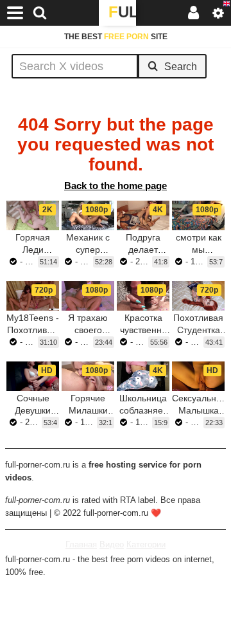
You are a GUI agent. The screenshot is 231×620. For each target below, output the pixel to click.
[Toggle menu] (15, 13)
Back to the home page (115, 185)
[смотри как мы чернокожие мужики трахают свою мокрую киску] (198, 215)
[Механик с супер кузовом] (88, 215)
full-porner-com (122, 14)
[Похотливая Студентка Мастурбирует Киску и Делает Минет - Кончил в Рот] (198, 296)
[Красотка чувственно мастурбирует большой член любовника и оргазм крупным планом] (143, 296)
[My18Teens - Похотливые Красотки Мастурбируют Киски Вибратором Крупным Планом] (32, 296)
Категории (146, 544)
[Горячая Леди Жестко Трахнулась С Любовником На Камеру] (32, 215)
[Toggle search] (39, 13)
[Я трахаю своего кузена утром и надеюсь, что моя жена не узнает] (88, 296)
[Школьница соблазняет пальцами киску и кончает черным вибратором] (143, 376)
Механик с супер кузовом (88, 249)
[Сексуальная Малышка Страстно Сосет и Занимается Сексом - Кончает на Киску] (198, 376)
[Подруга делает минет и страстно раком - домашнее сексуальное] (143, 215)
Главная (81, 544)
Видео (111, 544)
